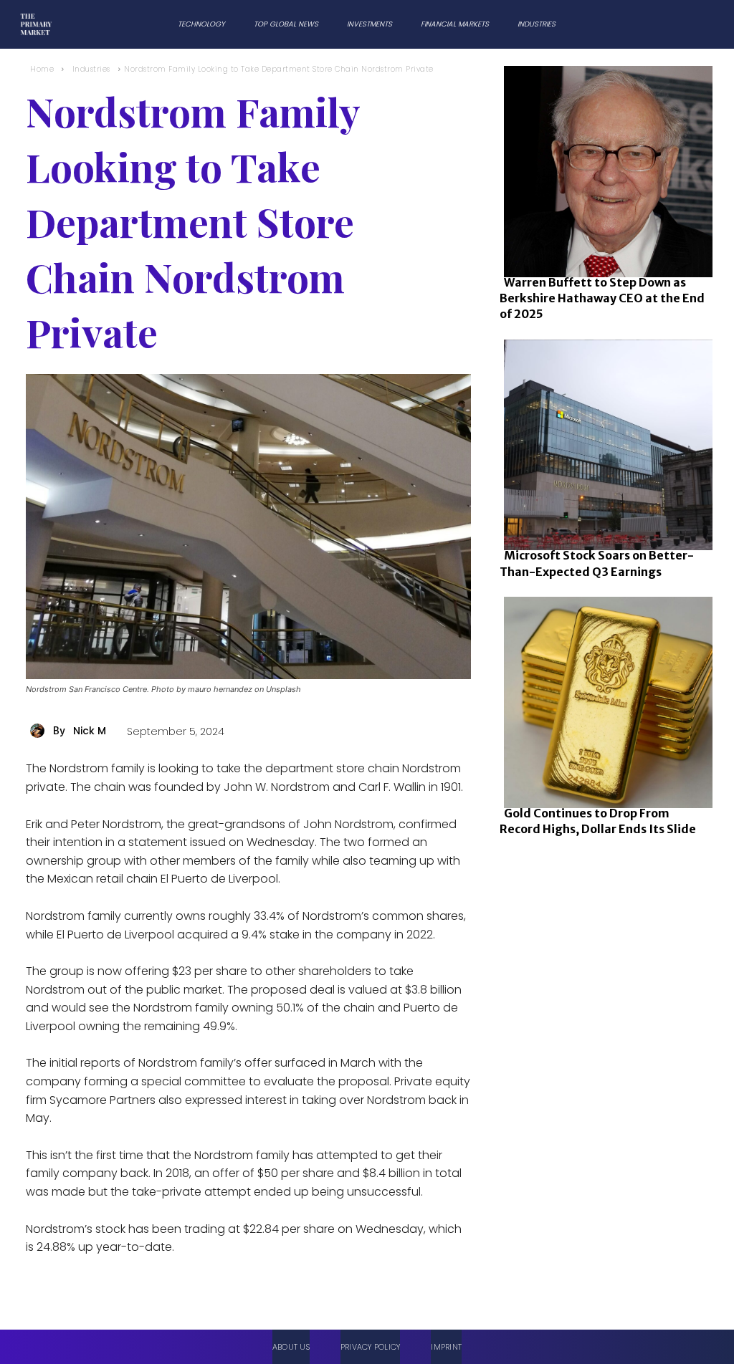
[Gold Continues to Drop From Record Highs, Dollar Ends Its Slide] (604, 699)
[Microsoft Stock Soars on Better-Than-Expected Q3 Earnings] (604, 442)
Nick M (89, 731)
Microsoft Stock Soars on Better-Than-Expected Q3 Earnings (597, 563)
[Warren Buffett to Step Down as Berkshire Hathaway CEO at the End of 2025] (604, 168)
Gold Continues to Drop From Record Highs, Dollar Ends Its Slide (598, 821)
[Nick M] (39, 731)
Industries (91, 69)
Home (42, 69)
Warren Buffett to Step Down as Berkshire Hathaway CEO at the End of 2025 (602, 298)
